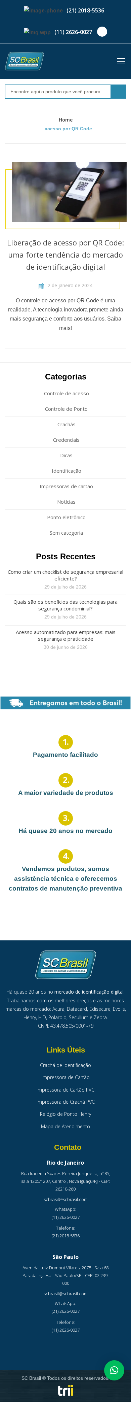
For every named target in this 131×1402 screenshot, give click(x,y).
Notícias (66, 501)
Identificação (66, 470)
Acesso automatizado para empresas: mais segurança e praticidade (66, 635)
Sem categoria (66, 532)
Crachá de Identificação (65, 1065)
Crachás (66, 424)
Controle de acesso (66, 393)
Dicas (66, 455)
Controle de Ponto (66, 408)
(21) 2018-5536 (85, 10)
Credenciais (66, 439)
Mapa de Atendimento (65, 1126)
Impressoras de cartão (66, 486)
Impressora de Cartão (66, 1077)
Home (66, 119)
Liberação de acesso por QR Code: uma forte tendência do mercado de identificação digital (65, 254)
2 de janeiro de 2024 (69, 285)
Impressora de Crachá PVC (66, 1102)
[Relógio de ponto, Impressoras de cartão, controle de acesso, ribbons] (24, 61)
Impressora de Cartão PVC (65, 1090)
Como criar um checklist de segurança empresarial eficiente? (65, 575)
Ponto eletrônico (66, 517)
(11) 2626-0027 (73, 32)
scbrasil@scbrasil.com (66, 1199)
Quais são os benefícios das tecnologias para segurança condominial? (65, 605)
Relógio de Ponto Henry (65, 1114)
